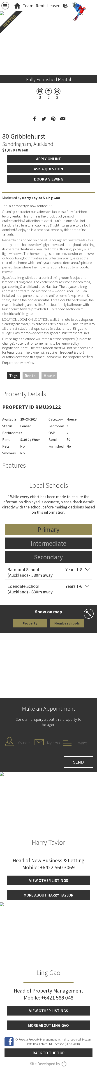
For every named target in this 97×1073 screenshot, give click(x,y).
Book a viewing (48, 179)
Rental (31, 375)
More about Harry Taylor (48, 895)
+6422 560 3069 (57, 867)
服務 (67, 5)
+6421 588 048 (57, 997)
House (49, 375)
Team (28, 5)
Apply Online (48, 158)
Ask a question (48, 169)
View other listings (48, 880)
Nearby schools (67, 623)
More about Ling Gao (48, 1025)
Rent (40, 5)
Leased (53, 5)
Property (30, 623)
